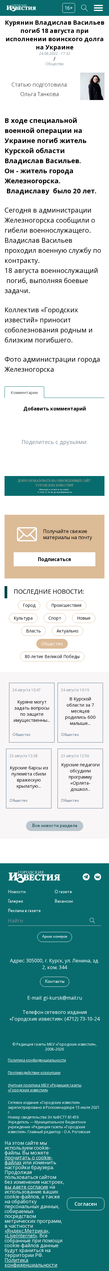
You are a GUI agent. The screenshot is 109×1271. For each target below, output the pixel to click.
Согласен (85, 1204)
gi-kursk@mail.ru (62, 997)
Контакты (54, 981)
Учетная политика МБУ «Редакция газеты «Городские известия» (44, 1088)
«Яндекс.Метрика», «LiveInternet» (27, 1233)
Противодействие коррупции (34, 1072)
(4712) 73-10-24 (82, 1018)
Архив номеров (54, 936)
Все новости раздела (54, 825)
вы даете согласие (26, 1186)
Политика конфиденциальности (37, 1060)
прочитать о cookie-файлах (29, 1160)
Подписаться (54, 559)
